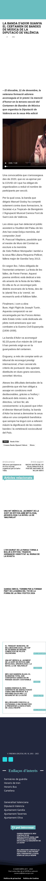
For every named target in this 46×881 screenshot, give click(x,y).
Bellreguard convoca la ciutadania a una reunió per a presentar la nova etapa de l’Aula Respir (18, 705)
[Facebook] (13, 42)
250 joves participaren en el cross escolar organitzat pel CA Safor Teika (12, 468)
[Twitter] (10, 759)
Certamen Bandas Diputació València (15, 445)
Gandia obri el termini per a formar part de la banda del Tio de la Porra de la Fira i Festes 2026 (23, 591)
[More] (31, 42)
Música (32, 445)
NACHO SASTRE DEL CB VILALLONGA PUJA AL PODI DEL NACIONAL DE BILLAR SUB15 (34, 468)
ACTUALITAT (38, 696)
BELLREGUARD (39, 653)
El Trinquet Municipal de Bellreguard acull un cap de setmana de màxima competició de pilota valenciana (17, 649)
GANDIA (37, 682)
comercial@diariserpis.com (23, 873)
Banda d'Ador (14, 441)
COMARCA (37, 668)
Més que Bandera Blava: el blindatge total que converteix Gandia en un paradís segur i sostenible (18, 677)
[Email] (24, 42)
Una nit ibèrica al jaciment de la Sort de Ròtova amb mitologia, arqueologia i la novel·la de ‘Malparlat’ (21, 514)
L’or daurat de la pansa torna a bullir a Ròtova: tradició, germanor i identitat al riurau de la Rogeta (22, 553)
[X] (19, 42)
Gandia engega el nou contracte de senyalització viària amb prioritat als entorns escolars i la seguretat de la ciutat (18, 691)
